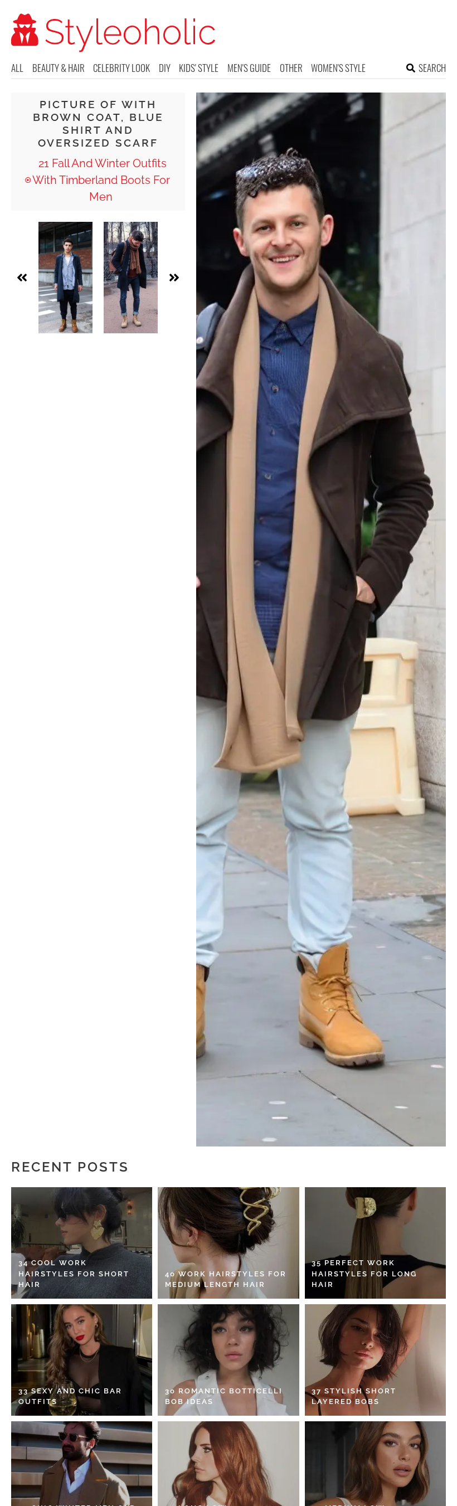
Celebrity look (121, 68)
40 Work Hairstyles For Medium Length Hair (225, 1279)
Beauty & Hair (58, 68)
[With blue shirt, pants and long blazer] (65, 277)
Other (291, 68)
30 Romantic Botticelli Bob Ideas (224, 1396)
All (17, 68)
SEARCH (432, 68)
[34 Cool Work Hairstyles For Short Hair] (81, 1243)
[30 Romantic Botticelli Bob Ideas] (228, 1360)
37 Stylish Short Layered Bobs (354, 1396)
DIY (165, 68)
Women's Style (338, 68)
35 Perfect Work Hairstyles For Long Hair (364, 1274)
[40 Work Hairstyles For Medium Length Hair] (228, 1243)
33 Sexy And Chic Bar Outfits (70, 1396)
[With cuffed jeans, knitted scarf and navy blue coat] (130, 277)
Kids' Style (198, 68)
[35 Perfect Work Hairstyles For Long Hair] (375, 1243)
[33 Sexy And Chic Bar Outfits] (81, 1360)
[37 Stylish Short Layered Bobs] (375, 1360)
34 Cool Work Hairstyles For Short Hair (73, 1274)
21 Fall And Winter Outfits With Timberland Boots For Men (101, 180)
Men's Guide (249, 68)
